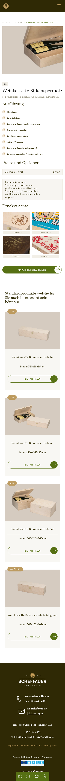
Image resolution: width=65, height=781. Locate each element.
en (28, 776)
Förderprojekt (50, 745)
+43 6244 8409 (32, 732)
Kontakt (25, 745)
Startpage (7, 22)
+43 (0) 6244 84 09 (35, 701)
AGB (33, 745)
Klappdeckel (19, 22)
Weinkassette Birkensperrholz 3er (39, 22)
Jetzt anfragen (35, 713)
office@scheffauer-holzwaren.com (32, 736)
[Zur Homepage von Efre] (32, 763)
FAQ (39, 745)
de (20, 776)
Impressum (13, 745)
